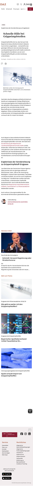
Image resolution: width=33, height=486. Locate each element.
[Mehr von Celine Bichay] (3, 202)
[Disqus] (16, 401)
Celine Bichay (12, 200)
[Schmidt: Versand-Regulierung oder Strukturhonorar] (16, 243)
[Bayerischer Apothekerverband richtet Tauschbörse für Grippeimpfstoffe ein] (16, 324)
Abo (30, 9)
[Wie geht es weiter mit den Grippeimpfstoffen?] (16, 289)
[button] (3, 4)
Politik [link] (3, 25)
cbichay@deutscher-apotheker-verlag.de (18, 203)
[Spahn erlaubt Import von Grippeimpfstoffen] (16, 358)
